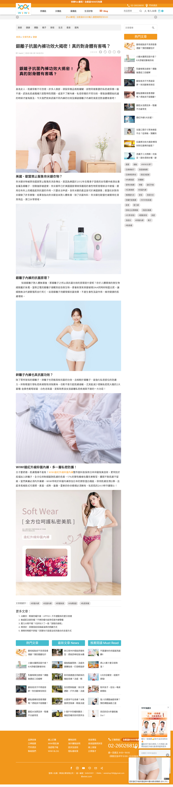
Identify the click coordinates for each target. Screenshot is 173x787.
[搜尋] (141, 11)
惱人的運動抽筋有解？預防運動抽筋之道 (110, 701)
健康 (28, 27)
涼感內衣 (150, 195)
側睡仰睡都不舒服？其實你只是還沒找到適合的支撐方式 (46, 630)
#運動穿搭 (143, 215)
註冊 (154, 11)
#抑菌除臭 (60, 603)
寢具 (77, 27)
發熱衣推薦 (130, 185)
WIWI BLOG (53, 751)
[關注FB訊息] (71, 768)
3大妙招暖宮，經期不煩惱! (110, 677)
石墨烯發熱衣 (131, 174)
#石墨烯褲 (130, 190)
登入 (150, 11)
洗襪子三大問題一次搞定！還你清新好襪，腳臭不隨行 (146, 156)
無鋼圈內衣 (130, 195)
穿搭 (52, 27)
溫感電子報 (53, 747)
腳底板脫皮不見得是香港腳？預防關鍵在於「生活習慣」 (38, 652)
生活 (60, 27)
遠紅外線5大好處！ (145, 117)
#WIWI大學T (146, 164)
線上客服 (92, 747)
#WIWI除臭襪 (146, 200)
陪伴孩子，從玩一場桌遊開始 (110, 689)
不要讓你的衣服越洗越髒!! (110, 652)
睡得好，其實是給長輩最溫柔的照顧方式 (39, 627)
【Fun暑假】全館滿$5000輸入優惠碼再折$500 (86, 17)
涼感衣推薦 (146, 210)
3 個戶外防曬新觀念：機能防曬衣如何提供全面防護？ (74, 713)
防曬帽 (140, 180)
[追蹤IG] (77, 768)
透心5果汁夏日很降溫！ (109, 665)
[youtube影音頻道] (83, 768)
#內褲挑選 (72, 603)
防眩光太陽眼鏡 (132, 210)
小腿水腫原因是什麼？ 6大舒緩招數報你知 (38, 665)
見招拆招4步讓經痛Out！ (109, 713)
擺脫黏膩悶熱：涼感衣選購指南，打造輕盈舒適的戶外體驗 (74, 665)
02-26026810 (137, 5)
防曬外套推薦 (131, 200)
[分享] (102, 768)
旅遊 (20, 27)
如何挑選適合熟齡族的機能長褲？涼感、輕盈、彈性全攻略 (74, 677)
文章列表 (26, 37)
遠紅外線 (150, 185)
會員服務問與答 (95, 743)
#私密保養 (85, 603)
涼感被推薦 (143, 169)
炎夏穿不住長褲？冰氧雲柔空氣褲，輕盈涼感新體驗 (74, 701)
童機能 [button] (73, 11)
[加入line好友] (89, 768)
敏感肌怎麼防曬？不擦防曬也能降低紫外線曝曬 (42, 619)
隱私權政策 (73, 751)
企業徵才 (92, 751)
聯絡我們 (32, 751)
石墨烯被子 (130, 169)
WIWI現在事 (53, 743)
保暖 (140, 185)
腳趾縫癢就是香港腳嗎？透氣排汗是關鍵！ (38, 701)
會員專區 (92, 739)
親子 (44, 27)
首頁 (18, 37)
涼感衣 (128, 220)
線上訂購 (52, 739)
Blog (105, 11)
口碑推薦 (32, 743)
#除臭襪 (129, 225)
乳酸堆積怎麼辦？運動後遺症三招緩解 (38, 677)
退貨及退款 (73, 747)
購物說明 (72, 739)
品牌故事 (32, 739)
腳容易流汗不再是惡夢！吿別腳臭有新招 (37, 689)
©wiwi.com (86, 776)
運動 (36, 27)
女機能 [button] (58, 11)
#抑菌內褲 (35, 603)
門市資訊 (153, 5)
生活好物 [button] (88, 11)
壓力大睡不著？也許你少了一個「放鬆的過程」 (42, 623)
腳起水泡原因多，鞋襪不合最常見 (38, 713)
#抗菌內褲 (47, 603)
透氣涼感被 (145, 174)
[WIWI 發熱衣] (23, 9)
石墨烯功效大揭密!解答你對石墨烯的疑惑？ (146, 144)
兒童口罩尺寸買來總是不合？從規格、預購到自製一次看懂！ (146, 131)
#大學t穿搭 (130, 215)
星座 (68, 27)
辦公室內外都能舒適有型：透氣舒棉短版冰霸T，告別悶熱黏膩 (74, 652)
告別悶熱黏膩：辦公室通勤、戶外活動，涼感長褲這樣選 (74, 689)
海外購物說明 (74, 743)
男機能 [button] (43, 11)
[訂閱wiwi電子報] (96, 768)
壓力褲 (136, 205)
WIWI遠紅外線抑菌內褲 (61, 472)
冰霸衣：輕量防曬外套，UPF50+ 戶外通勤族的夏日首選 (46, 616)
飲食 (127, 205)
